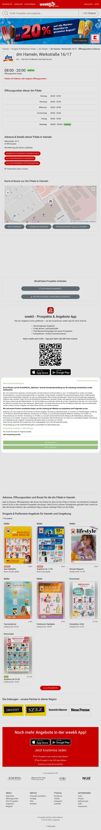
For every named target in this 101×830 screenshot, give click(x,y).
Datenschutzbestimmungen (87, 381)
